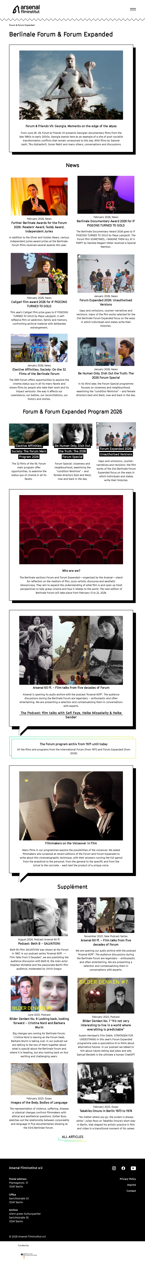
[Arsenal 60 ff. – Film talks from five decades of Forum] (105, 915)
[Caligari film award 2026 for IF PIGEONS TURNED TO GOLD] (39, 274)
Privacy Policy (128, 1178)
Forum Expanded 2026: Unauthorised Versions (106, 302)
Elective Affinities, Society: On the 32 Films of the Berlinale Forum (39, 372)
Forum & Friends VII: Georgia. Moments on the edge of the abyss (71, 126)
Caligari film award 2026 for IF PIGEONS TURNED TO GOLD (39, 304)
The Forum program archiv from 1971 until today (73, 744)
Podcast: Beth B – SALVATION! (39, 943)
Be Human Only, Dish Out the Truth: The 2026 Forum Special (106, 375)
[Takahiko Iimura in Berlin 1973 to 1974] (105, 1082)
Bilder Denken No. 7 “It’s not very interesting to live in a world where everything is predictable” (106, 1025)
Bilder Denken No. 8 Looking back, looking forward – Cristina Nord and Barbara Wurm (39, 1023)
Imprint (131, 1184)
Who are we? (71, 570)
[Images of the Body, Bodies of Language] (39, 1079)
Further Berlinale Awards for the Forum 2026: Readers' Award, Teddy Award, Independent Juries (39, 227)
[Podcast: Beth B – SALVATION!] (39, 917)
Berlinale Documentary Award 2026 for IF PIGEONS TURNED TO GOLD (106, 223)
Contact (131, 1190)
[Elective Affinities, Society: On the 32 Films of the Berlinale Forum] (39, 348)
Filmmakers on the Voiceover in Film (71, 843)
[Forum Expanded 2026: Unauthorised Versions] (105, 273)
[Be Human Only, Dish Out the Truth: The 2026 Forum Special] (105, 352)
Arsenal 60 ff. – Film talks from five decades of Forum (71, 687)
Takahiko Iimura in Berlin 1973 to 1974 (106, 1111)
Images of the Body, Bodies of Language (39, 1102)
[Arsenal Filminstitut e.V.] (26, 9)
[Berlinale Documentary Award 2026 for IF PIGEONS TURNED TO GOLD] (105, 195)
